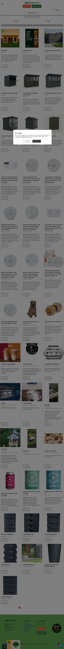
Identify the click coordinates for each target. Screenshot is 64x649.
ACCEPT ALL (36, 141)
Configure (27, 141)
